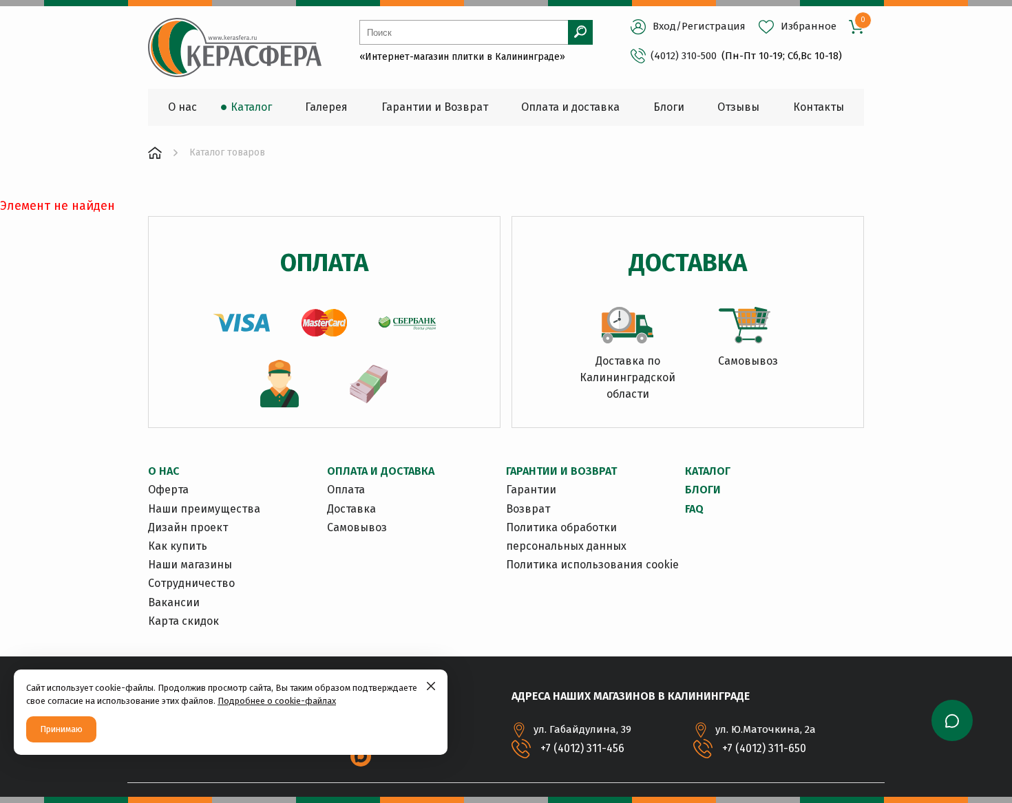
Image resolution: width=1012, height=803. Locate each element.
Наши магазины (190, 564)
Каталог (707, 471)
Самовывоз (357, 527)
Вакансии (174, 602)
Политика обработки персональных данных (566, 537)
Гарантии (531, 489)
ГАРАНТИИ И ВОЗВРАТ (561, 471)
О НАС (163, 471)
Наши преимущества (204, 508)
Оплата (346, 489)
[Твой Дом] (155, 153)
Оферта (168, 489)
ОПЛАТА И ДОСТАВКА (380, 471)
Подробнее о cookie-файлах (277, 701)
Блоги (703, 489)
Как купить (177, 546)
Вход (664, 26)
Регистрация (714, 26)
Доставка (351, 508)
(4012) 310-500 (684, 56)
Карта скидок (183, 621)
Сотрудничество (191, 583)
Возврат (528, 508)
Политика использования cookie (592, 564)
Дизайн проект (188, 527)
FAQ (694, 508)
